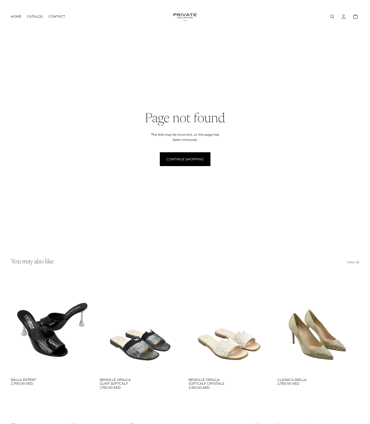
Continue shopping (185, 159)
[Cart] (355, 16)
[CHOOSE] (84, 367)
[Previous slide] (19, 324)
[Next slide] (84, 324)
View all (353, 262)
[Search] (332, 16)
